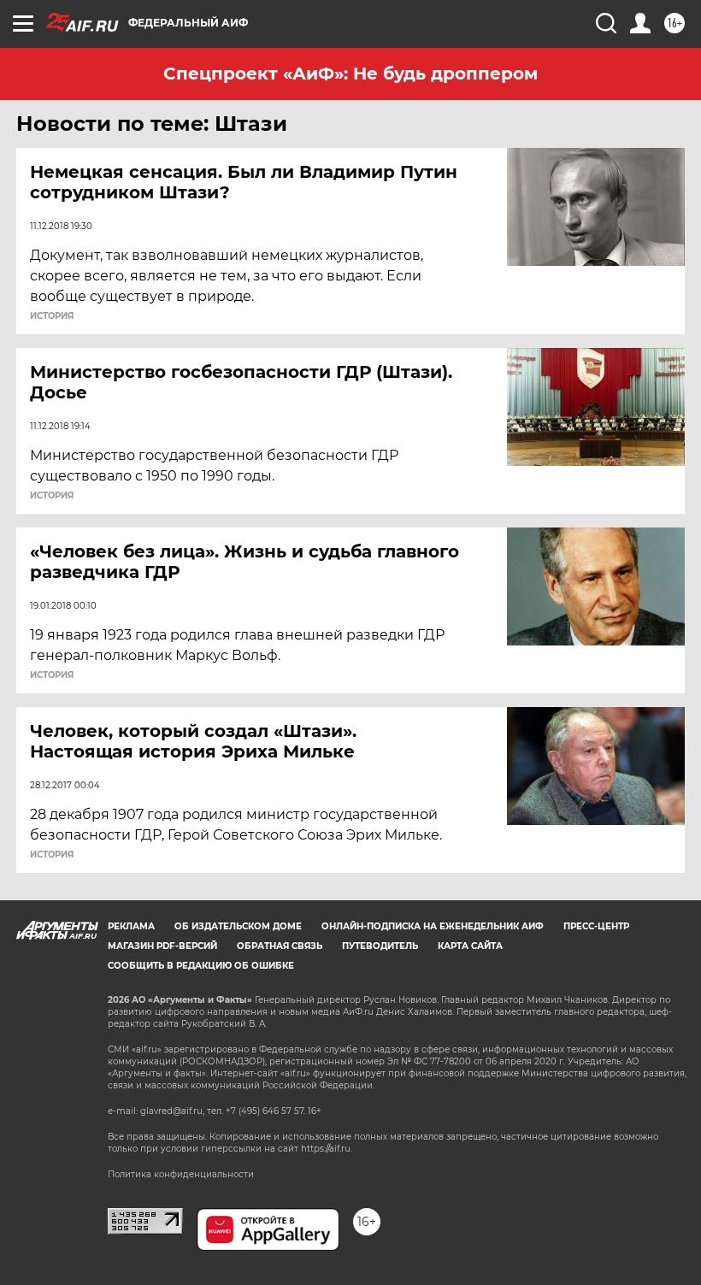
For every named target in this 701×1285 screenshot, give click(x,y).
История (52, 316)
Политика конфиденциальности (181, 1174)
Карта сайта (470, 946)
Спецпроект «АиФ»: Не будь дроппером (350, 73)
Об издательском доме (238, 926)
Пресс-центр (596, 926)
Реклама (131, 926)
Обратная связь (279, 946)
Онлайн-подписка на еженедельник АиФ (432, 926)
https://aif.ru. (326, 1148)
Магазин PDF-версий (162, 946)
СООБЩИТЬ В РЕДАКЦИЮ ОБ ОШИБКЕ (201, 965)
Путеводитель (380, 946)
